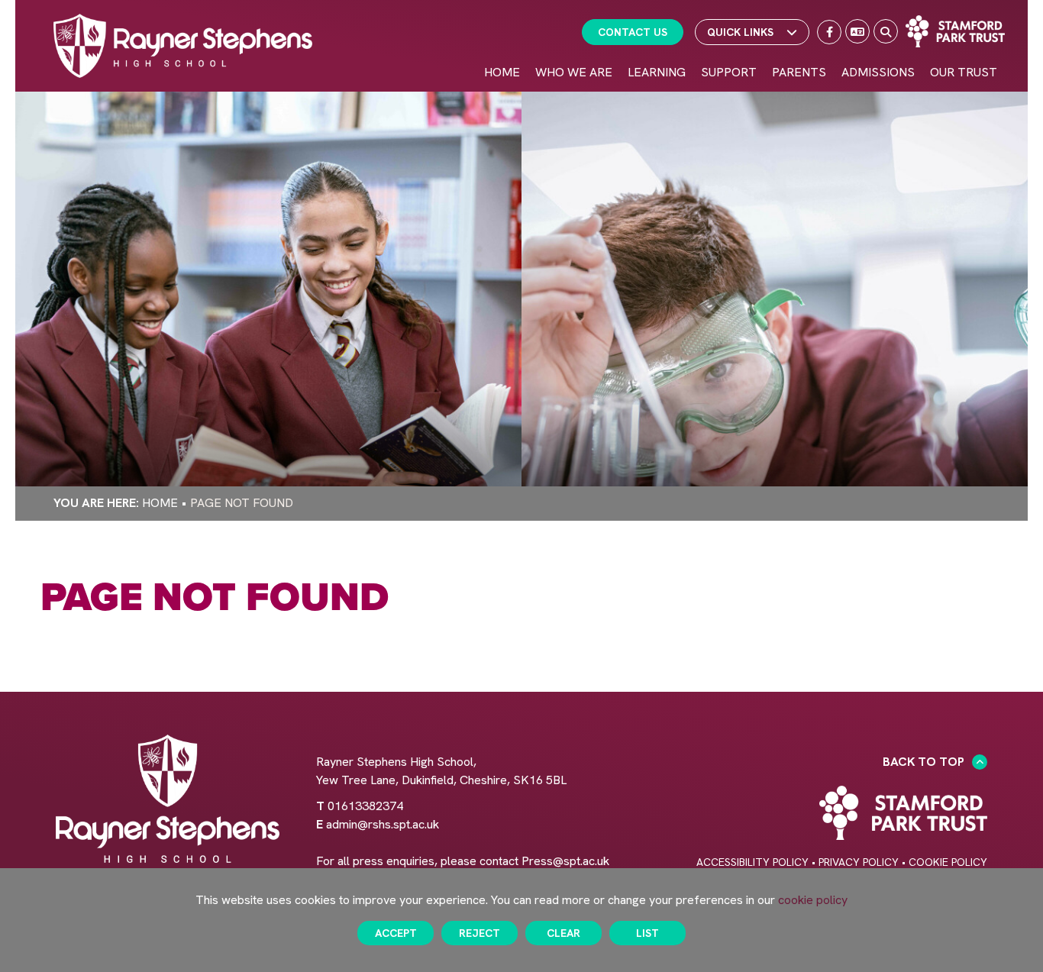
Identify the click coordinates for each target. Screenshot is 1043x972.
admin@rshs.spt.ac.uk (382, 824)
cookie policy (813, 900)
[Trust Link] (955, 31)
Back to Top (923, 762)
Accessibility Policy (752, 862)
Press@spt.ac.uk (565, 861)
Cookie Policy (948, 862)
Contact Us (632, 32)
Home (160, 503)
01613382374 (365, 806)
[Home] (182, 46)
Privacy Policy (859, 862)
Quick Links (740, 32)
